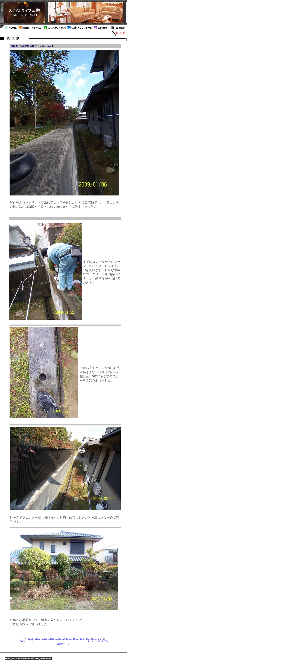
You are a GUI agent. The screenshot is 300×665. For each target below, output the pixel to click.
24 (32, 638)
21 (43, 638)
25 (29, 638)
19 (50, 638)
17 (57, 638)
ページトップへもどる (97, 641)
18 (53, 638)
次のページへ (26, 641)
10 (81, 638)
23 (36, 638)
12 (74, 638)
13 (70, 638)
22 (39, 638)
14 (67, 638)
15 (63, 638)
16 (60, 638)
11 (77, 638)
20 (46, 638)
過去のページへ (64, 644)
